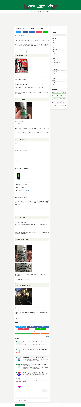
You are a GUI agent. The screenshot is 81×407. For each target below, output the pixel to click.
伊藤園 (53, 80)
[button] (65, 28)
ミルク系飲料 (54, 71)
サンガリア (54, 53)
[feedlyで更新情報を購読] (23, 333)
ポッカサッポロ (55, 69)
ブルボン (54, 64)
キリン (53, 47)
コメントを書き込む (32, 397)
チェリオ (54, 60)
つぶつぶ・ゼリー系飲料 (56, 62)
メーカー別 (54, 73)
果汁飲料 (54, 82)
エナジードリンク (55, 42)
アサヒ (53, 40)
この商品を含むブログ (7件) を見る (23, 190)
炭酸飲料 (54, 84)
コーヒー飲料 (54, 49)
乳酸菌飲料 (54, 78)
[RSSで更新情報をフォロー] (40, 333)
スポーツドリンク (55, 56)
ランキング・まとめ (55, 76)
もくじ (31, 51)
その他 (53, 58)
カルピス (54, 45)
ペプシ (53, 67)
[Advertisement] (40, 19)
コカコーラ (54, 51)
